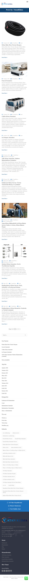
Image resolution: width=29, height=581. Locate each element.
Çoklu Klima (11, 485)
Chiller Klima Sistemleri (9, 116)
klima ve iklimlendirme (7, 221)
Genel (21, 43)
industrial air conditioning (8, 435)
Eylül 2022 (4, 388)
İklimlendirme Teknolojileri (8, 156)
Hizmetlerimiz (5, 545)
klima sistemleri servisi (16, 447)
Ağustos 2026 (5, 367)
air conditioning (6, 432)
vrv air (4, 485)
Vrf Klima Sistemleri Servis (9, 476)
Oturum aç (4, 417)
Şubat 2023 (4, 385)
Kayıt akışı (4, 420)
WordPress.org (5, 425)
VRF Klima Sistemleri (6, 555)
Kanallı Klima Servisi (7, 438)
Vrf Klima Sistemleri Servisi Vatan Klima (12, 482)
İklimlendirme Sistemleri (8, 262)
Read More (4, 57)
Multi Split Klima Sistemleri (9, 459)
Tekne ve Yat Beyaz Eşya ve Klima (10, 464)
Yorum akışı (4, 422)
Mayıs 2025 (4, 375)
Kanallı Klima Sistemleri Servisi (10, 441)
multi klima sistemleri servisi (9, 453)
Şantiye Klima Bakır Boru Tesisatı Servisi (12, 495)
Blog (3, 547)
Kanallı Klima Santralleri (7, 559)
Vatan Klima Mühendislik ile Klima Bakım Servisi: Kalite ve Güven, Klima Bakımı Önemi (14, 225)
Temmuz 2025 (5, 370)
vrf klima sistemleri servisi (8, 479)
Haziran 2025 (5, 373)
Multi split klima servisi (8, 456)
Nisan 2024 (4, 380)
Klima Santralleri (5, 557)
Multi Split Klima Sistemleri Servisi (10, 462)
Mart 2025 (4, 378)
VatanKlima (15, 43)
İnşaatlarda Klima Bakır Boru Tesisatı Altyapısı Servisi (13, 492)
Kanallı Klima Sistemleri (20, 438)
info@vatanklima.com (9, 534)
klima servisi (5, 447)
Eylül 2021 (4, 393)
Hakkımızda (4, 542)
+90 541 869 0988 (8, 536)
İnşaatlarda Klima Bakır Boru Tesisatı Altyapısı (13, 488)
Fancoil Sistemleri (7, 80)
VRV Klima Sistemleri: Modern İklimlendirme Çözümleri (12, 355)
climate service (16, 432)
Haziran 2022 (5, 390)
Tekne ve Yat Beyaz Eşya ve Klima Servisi (12, 467)
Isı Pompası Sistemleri (8, 137)
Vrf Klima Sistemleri (7, 470)
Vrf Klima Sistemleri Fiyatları (9, 473)
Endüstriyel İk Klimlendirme (9, 180)
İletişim (3, 549)
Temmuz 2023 (5, 383)
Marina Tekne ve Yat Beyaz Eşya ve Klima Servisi (14, 450)
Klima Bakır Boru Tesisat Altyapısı (11, 45)
